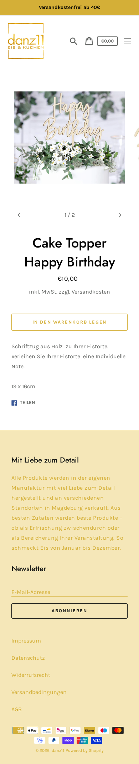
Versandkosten (91, 291)
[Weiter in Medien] (120, 215)
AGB (16, 709)
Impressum (26, 640)
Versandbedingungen (39, 692)
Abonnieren (69, 610)
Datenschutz (28, 657)
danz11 (58, 750)
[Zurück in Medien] (19, 215)
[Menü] (127, 41)
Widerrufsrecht (30, 674)
